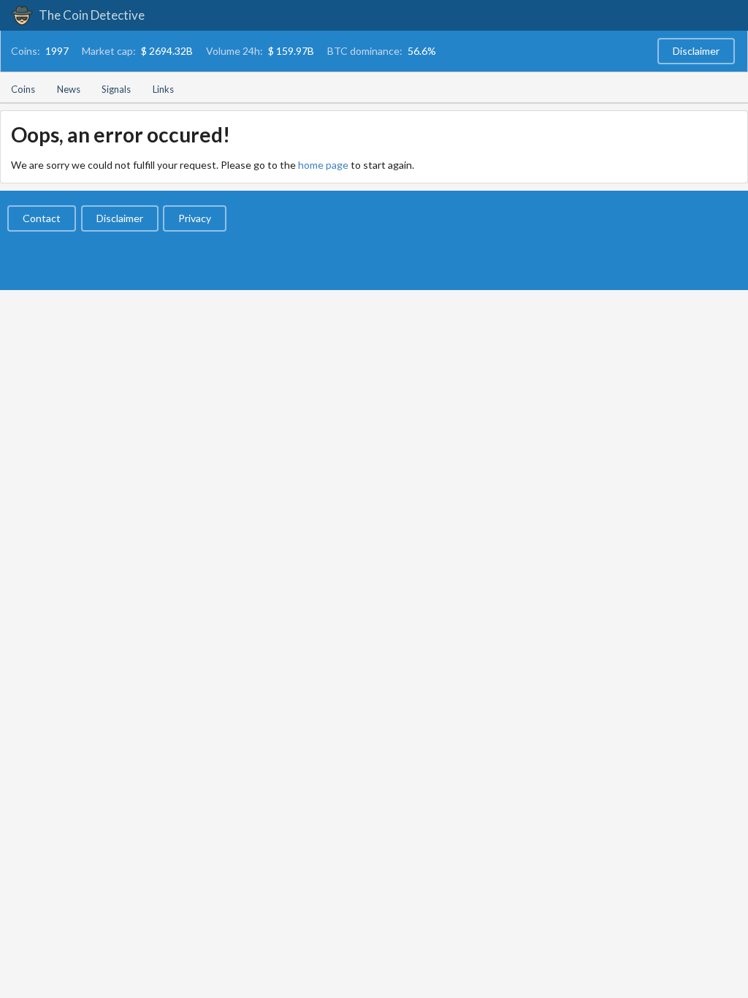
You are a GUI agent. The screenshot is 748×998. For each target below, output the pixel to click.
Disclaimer (696, 51)
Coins (23, 89)
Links (163, 89)
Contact (42, 218)
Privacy (194, 218)
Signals (116, 89)
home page (323, 165)
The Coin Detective (91, 15)
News (68, 89)
